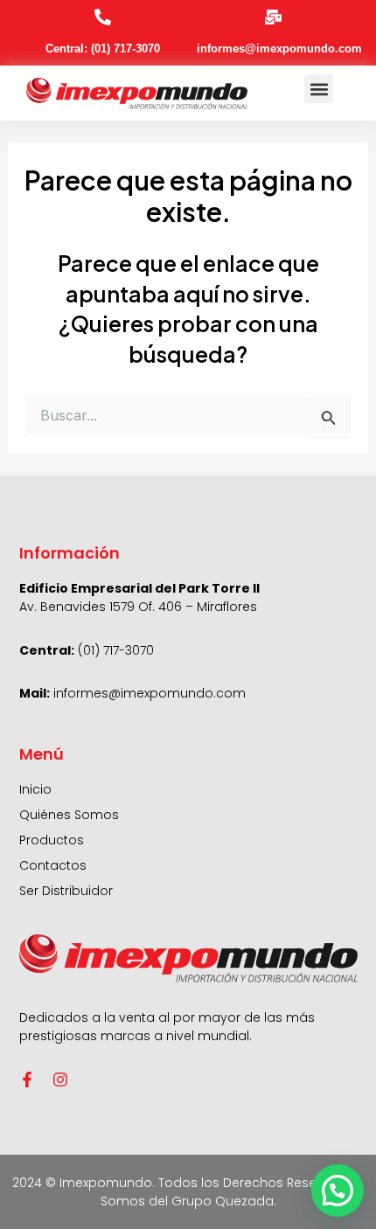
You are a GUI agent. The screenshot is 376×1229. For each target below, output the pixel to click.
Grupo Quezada (222, 1201)
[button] (318, 88)
